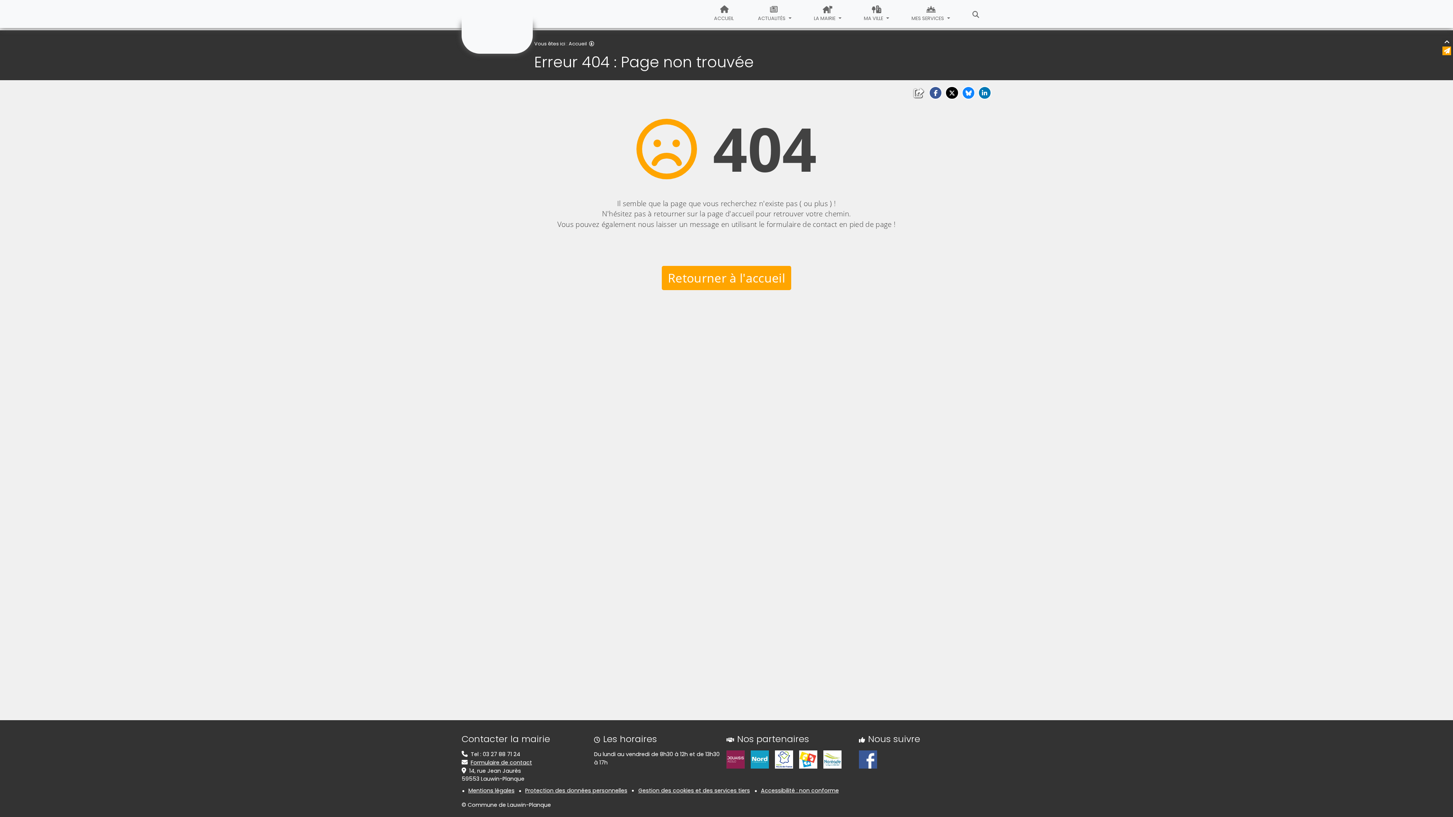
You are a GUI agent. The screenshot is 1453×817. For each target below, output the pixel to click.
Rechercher (975, 14)
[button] (935, 92)
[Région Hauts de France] (784, 759)
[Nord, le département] (760, 759)
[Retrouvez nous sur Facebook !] (868, 759)
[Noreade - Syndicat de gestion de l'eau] (832, 759)
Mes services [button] (928, 18)
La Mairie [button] (825, 18)
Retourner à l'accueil (726, 278)
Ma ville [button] (874, 18)
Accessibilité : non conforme (800, 790)
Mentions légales (491, 790)
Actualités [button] (772, 18)
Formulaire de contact (501, 762)
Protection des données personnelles (576, 790)
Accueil (724, 18)
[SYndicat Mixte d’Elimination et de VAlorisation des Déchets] (808, 759)
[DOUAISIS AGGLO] (735, 759)
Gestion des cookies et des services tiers (694, 790)
